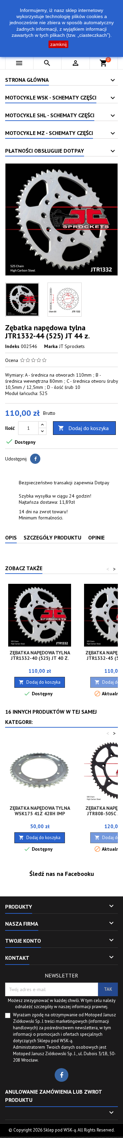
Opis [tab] (11, 537)
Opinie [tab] (96, 537)
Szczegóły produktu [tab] (52, 537)
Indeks (12, 346)
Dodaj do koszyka (83, 428)
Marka (51, 346)
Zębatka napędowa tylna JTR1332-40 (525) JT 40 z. (40, 655)
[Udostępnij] (35, 459)
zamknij (58, 44)
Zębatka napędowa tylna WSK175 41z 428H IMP (40, 811)
